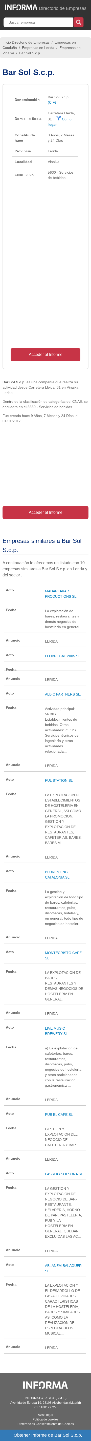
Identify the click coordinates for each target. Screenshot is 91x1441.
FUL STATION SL (59, 780)
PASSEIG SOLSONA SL (64, 1174)
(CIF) (52, 102)
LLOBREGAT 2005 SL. (63, 656)
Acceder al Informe (45, 354)
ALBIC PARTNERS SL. (63, 694)
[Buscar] (78, 22)
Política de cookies (45, 1419)
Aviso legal (45, 1415)
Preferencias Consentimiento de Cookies (45, 1424)
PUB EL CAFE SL (59, 1114)
